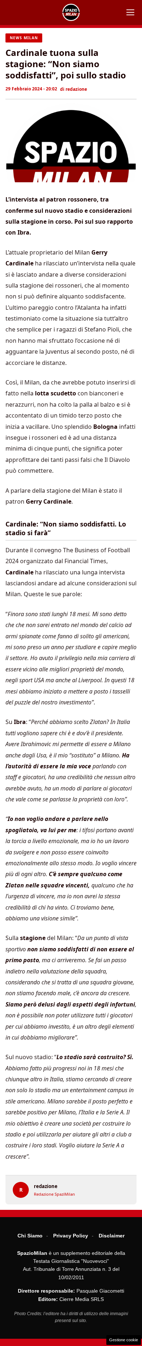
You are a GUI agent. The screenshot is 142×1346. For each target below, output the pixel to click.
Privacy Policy (70, 1236)
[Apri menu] (130, 12)
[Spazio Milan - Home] (71, 12)
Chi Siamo (30, 1236)
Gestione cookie (123, 1340)
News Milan (24, 37)
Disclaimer (112, 1236)
